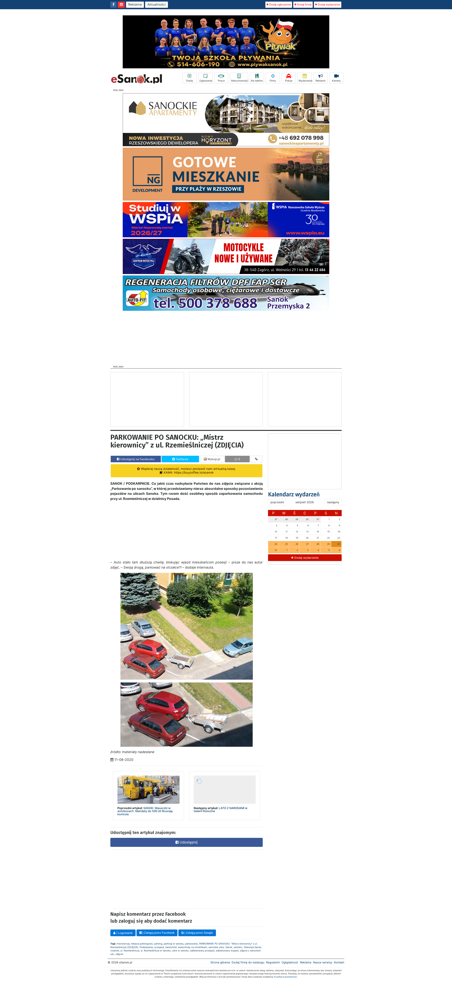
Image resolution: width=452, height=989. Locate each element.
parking (158, 943)
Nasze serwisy (322, 962)
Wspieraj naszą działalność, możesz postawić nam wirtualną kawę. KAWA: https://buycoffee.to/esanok (188, 470)
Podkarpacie (146, 947)
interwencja (123, 943)
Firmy (273, 80)
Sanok (228, 947)
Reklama (135, 4)
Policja (288, 80)
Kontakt (339, 962)
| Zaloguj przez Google (198, 932)
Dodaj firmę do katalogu (248, 962)
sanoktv (238, 947)
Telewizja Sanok (252, 947)
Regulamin (273, 962)
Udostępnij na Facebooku (136, 459)
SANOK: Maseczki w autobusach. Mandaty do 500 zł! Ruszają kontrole (145, 811)
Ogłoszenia (205, 80)
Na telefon (257, 80)
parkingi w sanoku (174, 943)
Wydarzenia (305, 80)
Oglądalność (290, 962)
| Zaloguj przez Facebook (158, 932)
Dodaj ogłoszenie (280, 4)
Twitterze (181, 459)
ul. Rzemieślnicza (129, 950)
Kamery (336, 80)
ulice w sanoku (180, 950)
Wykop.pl (213, 459)
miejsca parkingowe (142, 943)
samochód (171, 947)
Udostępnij (188, 842)
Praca (221, 80)
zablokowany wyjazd (227, 950)
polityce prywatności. (287, 976)
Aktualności (156, 4)
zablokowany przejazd (202, 950)
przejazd (159, 947)
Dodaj (189, 80)
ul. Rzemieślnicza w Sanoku (156, 950)
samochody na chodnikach (192, 947)
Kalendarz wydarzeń (294, 494)
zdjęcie (119, 954)
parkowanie (191, 943)
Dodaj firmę (304, 4)
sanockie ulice (216, 947)
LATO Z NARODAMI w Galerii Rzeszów (220, 809)
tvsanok (114, 950)
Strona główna (220, 962)
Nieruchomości (239, 80)
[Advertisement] (226, 337)
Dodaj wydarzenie (328, 4)
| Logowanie (124, 933)
